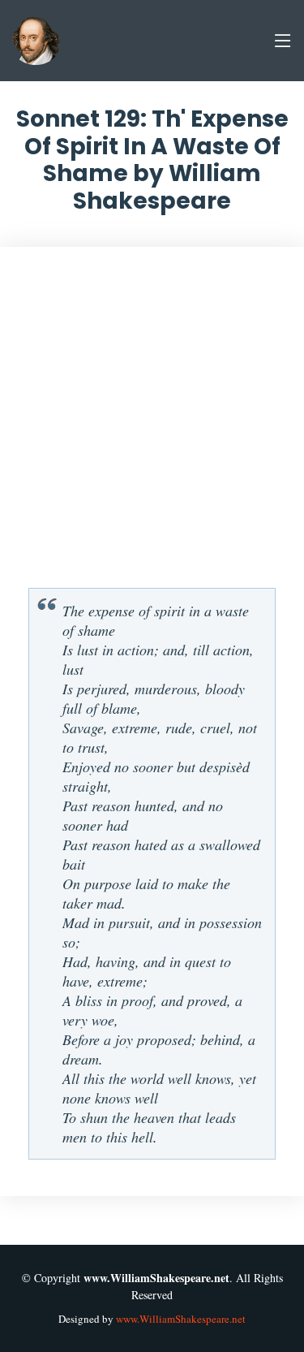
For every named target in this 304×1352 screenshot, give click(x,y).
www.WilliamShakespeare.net (181, 1318)
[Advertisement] (152, 423)
